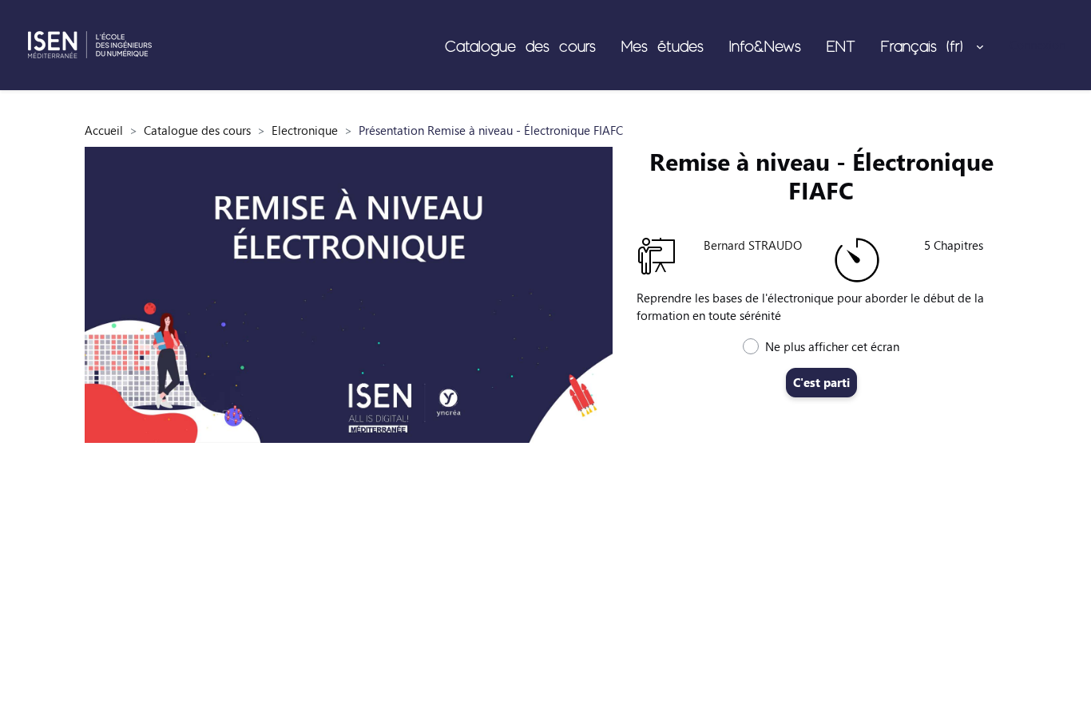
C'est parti (821, 382)
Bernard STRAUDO (753, 245)
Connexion (1037, 45)
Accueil (104, 130)
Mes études (662, 45)
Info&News (765, 45)
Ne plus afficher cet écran (832, 346)
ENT (841, 45)
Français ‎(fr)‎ (927, 45)
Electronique (305, 130)
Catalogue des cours (520, 45)
